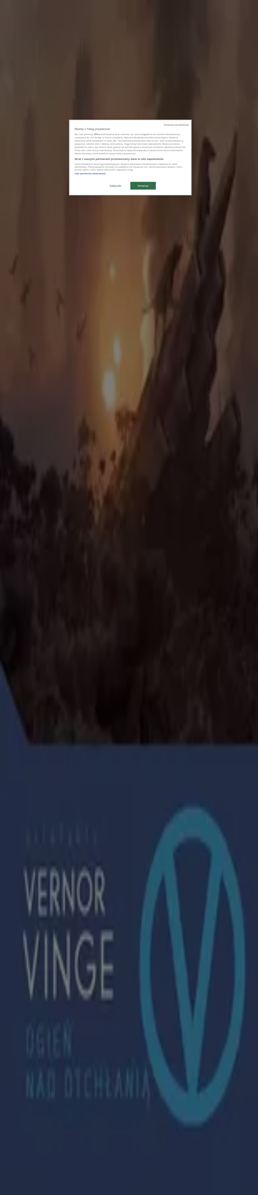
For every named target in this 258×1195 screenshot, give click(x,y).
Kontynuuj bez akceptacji (176, 124)
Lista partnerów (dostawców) (90, 173)
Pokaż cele (115, 185)
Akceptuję (143, 185)
